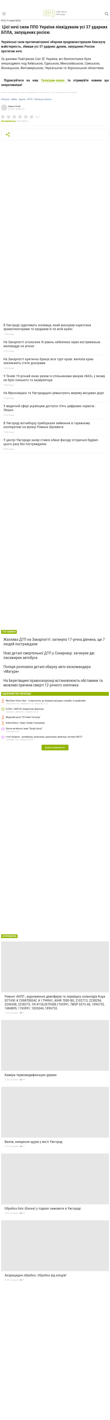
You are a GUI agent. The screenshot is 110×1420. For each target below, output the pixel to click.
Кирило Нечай (14, 106)
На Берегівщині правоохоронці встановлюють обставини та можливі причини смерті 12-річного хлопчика (53, 682)
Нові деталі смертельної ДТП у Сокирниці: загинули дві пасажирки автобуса (48, 655)
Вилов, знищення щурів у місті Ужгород (33, 1142)
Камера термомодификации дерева (31, 1075)
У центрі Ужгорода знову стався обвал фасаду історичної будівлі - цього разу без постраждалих (51, 442)
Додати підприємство (55, 747)
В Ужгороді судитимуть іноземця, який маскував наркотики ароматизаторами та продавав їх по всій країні (47, 327)
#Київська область (43, 99)
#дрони (22, 99)
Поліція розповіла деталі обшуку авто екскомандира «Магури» (47, 669)
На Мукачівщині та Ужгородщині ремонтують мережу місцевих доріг (53, 393)
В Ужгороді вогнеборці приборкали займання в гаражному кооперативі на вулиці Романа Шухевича (46, 425)
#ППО (30, 99)
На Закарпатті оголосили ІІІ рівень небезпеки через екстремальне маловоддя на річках (51, 344)
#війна (14, 99)
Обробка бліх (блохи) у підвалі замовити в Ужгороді (43, 1208)
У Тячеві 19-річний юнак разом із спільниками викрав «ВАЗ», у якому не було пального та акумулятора (54, 378)
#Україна (5, 99)
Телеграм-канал (54, 80)
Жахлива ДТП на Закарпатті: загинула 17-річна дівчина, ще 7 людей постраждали (54, 641)
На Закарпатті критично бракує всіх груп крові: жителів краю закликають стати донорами (48, 361)
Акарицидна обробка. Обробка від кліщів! (35, 1275)
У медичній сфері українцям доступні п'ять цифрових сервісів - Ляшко (49, 408)
